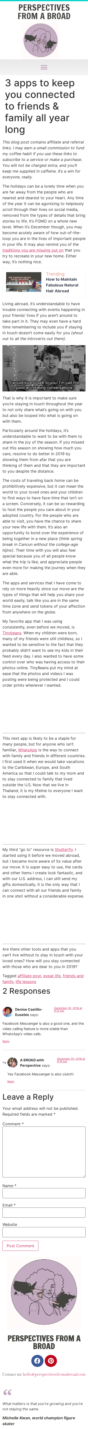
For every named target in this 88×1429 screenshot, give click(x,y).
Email (9, 1205)
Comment (13, 1124)
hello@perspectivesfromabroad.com (54, 1374)
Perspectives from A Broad (44, 11)
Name (9, 1186)
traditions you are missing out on (33, 250)
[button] (44, 67)
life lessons (26, 981)
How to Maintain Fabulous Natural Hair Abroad (62, 285)
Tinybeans (11, 632)
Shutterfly (64, 849)
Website (9, 1224)
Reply (6, 1041)
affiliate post (29, 975)
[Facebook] (37, 1361)
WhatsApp (27, 749)
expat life (52, 975)
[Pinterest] (51, 1361)
